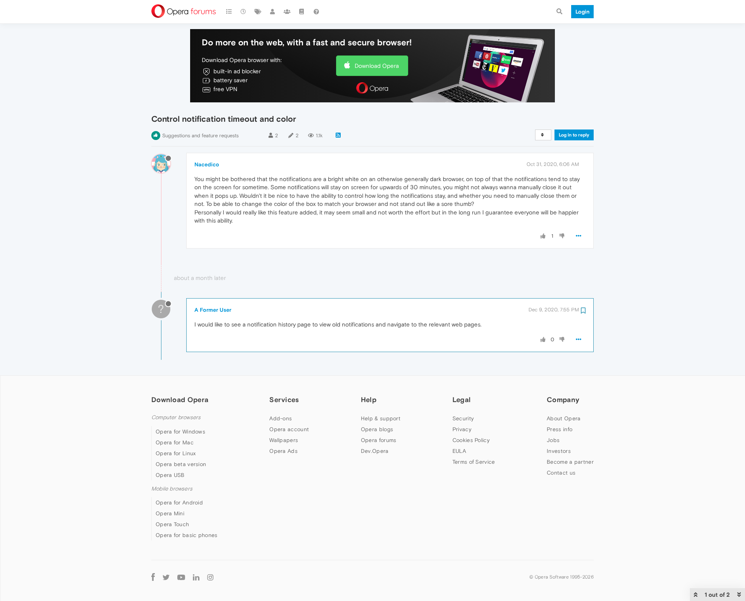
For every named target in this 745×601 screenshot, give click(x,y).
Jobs (553, 440)
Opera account (289, 429)
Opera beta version (181, 464)
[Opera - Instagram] (210, 576)
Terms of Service (473, 462)
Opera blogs (377, 429)
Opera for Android (179, 502)
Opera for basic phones (187, 535)
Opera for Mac (175, 442)
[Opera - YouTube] (181, 576)
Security (463, 418)
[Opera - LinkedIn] (196, 576)
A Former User (212, 310)
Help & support (380, 418)
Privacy (461, 429)
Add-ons (280, 418)
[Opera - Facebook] (153, 577)
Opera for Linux (176, 453)
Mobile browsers (171, 488)
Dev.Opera (375, 451)
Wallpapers (283, 440)
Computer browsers (176, 417)
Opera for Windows (180, 431)
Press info (559, 429)
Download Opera (377, 65)
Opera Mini (170, 513)
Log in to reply (574, 135)
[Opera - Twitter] (166, 576)
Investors (559, 451)
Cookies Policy (471, 440)
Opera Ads (283, 451)
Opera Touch (172, 524)
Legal (461, 399)
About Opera (563, 418)
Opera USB (170, 475)
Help (368, 399)
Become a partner (570, 462)
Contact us (561, 473)
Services (284, 399)
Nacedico (206, 164)
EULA (459, 451)
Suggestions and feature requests (200, 135)
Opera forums (379, 440)
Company (563, 399)
